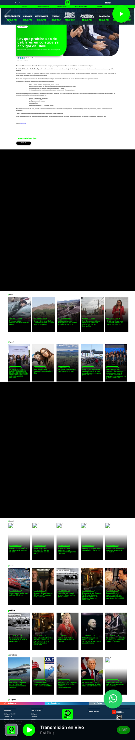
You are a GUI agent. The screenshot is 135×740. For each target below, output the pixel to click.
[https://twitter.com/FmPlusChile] (94, 703)
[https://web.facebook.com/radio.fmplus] (49, 703)
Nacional (22, 26)
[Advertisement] (67, 217)
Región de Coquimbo (16, 318)
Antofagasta (112, 367)
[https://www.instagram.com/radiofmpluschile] (5, 703)
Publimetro (23, 123)
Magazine (15, 367)
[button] (7, 16)
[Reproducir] (121, 14)
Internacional (15, 680)
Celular (23, 142)
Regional (88, 367)
